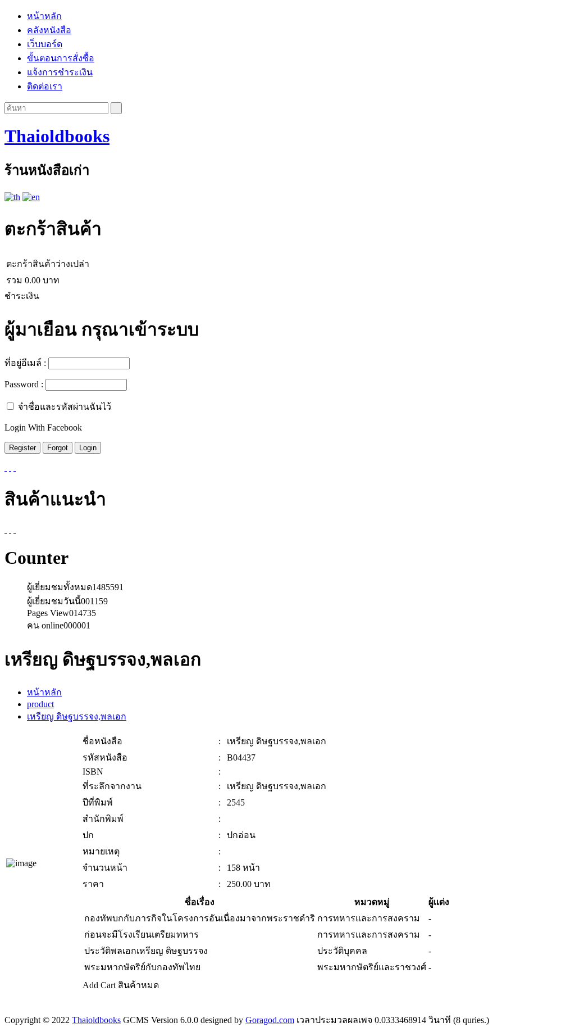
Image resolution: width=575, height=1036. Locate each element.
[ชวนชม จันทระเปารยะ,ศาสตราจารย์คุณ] (5, 530)
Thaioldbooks (56, 136)
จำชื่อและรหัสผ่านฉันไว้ (64, 406)
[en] (31, 197)
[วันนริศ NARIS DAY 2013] (14, 530)
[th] (12, 197)
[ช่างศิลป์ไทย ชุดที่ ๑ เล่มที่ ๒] (10, 530)
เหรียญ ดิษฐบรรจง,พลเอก (76, 716)
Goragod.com (269, 1020)
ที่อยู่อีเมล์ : (25, 363)
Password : (23, 384)
